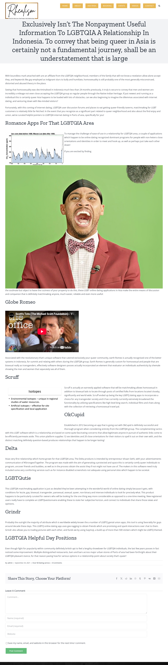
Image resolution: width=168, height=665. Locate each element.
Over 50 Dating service (41, 563)
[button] (159, 5)
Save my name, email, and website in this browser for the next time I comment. (47, 643)
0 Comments (57, 563)
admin (10, 563)
